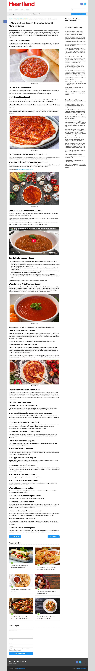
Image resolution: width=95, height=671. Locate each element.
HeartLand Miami (17, 661)
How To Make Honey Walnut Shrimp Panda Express (45, 617)
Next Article (53, 536)
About (16, 9)
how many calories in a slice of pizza (24, 169)
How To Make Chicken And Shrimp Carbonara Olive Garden (20, 617)
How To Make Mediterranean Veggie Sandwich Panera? (19, 566)
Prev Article (15, 536)
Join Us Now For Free (78, 14)
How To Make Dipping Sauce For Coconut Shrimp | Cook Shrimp (46, 568)
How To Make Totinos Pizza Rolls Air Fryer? (20, 590)
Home (10, 9)
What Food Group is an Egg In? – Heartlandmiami (46, 592)
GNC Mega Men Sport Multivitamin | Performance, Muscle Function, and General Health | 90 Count (75, 83)
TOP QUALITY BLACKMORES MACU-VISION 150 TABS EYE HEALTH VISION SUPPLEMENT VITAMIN (75, 93)
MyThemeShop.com (81, 668)
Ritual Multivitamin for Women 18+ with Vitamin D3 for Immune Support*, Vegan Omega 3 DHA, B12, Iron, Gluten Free (74, 33)
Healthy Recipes (25, 9)
